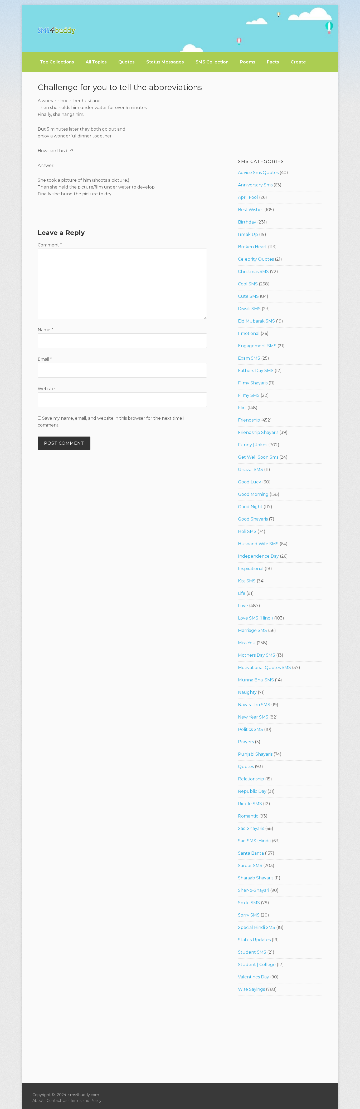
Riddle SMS (250, 803)
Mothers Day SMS (256, 655)
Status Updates (254, 939)
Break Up (248, 234)
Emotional (249, 333)
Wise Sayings (251, 989)
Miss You (247, 642)
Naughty (247, 692)
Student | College (257, 964)
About (38, 1100)
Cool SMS (248, 283)
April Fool (248, 197)
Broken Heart (252, 246)
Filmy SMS (249, 395)
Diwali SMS (249, 308)
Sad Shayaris (251, 828)
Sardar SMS (250, 865)
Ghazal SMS (250, 469)
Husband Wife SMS (258, 543)
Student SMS (252, 952)
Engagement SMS (257, 345)
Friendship (249, 420)
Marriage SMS (252, 630)
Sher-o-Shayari (253, 890)
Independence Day (258, 556)
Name (45, 329)
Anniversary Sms (255, 184)
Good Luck (249, 481)
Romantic (248, 816)
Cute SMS (248, 296)
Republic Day (252, 791)
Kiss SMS (247, 580)
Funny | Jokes (252, 444)
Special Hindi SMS (256, 927)
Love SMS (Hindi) (255, 618)
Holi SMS (247, 531)
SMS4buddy (57, 30)
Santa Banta (251, 853)
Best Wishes (250, 209)
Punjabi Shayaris (255, 754)
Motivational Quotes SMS (264, 667)
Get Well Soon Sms (258, 457)
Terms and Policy (85, 1100)
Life (241, 593)
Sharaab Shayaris (255, 877)
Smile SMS (249, 902)
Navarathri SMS (254, 704)
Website (46, 388)
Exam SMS (249, 358)
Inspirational (251, 568)
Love (243, 605)
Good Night (250, 506)
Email (45, 359)
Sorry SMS (249, 915)
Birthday (247, 222)
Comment (50, 244)
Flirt (242, 407)
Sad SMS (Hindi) (254, 840)
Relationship (251, 778)
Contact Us (57, 1100)
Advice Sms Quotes (258, 172)
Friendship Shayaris (258, 432)
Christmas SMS (253, 271)
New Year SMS (253, 717)
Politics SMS (250, 729)
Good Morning (253, 494)
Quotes (246, 766)
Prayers (246, 741)
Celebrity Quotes (256, 259)
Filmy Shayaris (252, 382)
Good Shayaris (253, 519)
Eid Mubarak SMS (256, 321)
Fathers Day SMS (256, 370)
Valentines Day (253, 976)
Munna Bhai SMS (256, 679)
